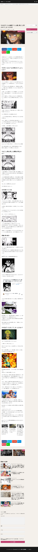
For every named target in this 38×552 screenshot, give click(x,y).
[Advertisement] (19, 15)
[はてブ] (19, 49)
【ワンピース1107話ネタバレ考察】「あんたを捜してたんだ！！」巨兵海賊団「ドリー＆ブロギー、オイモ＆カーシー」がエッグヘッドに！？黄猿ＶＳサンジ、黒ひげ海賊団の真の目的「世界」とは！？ (17, 496)
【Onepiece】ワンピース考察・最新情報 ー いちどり (22, 549)
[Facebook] (4, 49)
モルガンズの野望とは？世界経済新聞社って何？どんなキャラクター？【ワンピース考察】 (12, 430)
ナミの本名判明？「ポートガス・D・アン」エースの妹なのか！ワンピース (18, 487)
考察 (13, 29)
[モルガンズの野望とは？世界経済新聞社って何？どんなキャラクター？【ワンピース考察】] (12, 426)
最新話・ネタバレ (10, 29)
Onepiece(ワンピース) (8, 4)
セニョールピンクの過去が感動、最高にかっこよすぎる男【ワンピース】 (17, 504)
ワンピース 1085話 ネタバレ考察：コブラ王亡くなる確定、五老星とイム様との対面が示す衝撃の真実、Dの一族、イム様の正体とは (5, 431)
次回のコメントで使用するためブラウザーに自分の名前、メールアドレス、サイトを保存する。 (12, 539)
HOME (2, 4)
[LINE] (8, 52)
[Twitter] (9, 49)
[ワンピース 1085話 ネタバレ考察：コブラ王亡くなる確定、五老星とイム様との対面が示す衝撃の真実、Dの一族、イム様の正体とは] (5, 426)
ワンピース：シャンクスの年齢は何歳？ (17, 480)
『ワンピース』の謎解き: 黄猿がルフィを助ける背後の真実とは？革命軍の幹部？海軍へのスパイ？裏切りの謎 (17, 467)
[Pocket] (4, 52)
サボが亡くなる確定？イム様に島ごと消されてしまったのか (20, 4)
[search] (36, 25)
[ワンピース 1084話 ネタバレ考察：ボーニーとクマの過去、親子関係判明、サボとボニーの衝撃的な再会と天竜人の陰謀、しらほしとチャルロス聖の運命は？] (20, 426)
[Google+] (14, 49)
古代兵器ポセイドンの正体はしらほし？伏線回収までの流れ (17, 473)
